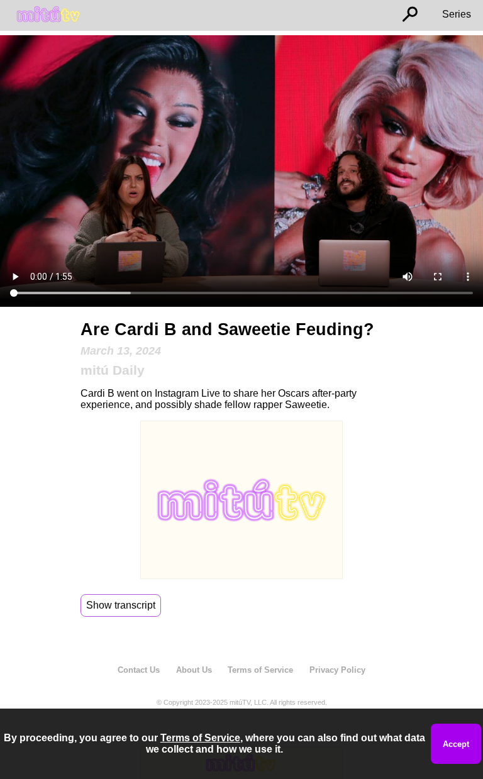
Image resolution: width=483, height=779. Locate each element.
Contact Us (139, 670)
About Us (194, 670)
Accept (456, 744)
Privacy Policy (337, 670)
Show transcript (120, 605)
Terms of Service (260, 670)
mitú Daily (112, 370)
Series (456, 14)
